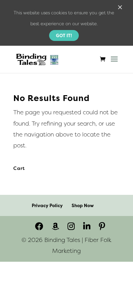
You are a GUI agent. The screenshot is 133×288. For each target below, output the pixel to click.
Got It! (64, 35)
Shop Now (83, 205)
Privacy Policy (47, 205)
